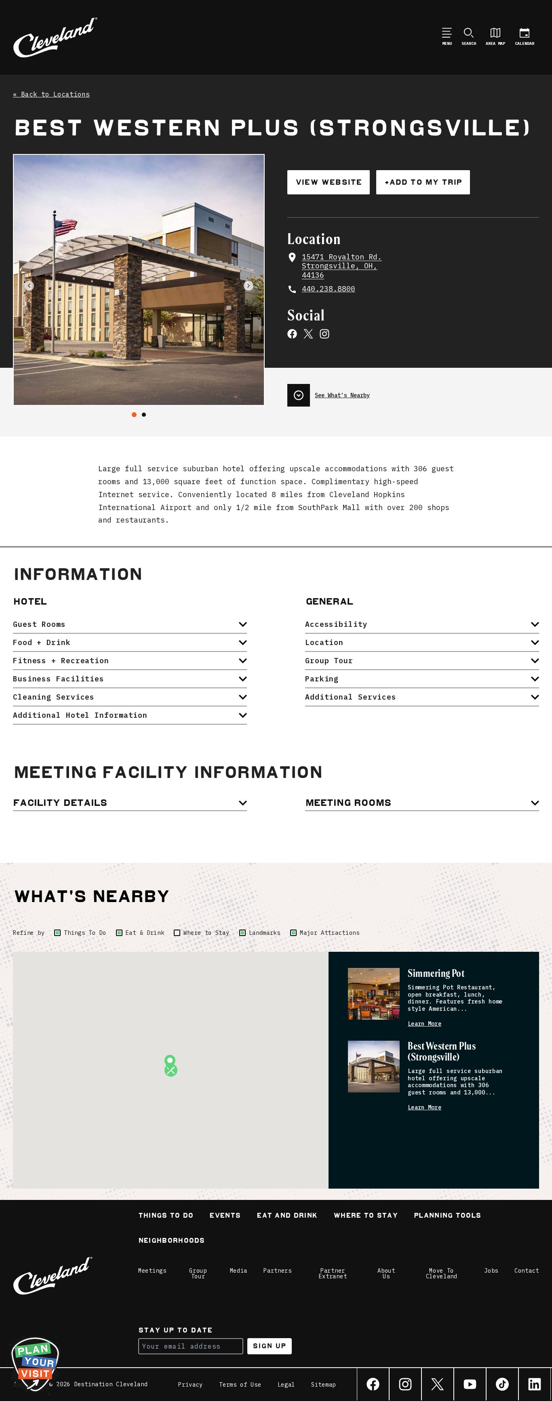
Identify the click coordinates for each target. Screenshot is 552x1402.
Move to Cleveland (441, 1273)
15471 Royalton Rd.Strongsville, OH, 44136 (342, 266)
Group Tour (198, 1273)
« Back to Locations (51, 94)
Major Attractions (330, 932)
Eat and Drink (287, 1216)
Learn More (424, 1023)
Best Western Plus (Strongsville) (442, 1052)
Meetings (152, 1270)
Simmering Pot (436, 974)
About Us (386, 1273)
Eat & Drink (145, 932)
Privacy (190, 1384)
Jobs (491, 1270)
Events (224, 1216)
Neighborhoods (171, 1241)
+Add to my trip (423, 182)
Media (239, 1270)
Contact (526, 1270)
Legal (286, 1384)
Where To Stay (365, 1216)
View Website (328, 182)
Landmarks (264, 932)
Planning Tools (447, 1216)
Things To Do (85, 932)
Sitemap (323, 1384)
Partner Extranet (333, 1273)
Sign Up (269, 1346)
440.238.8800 (328, 289)
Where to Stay (206, 932)
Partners (277, 1270)
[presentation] (413, 392)
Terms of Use (240, 1384)
